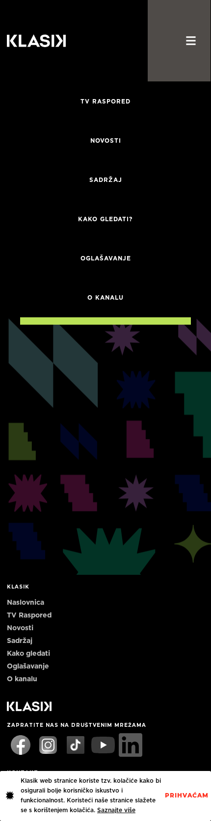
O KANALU (105, 298)
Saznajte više (116, 810)
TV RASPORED (105, 101)
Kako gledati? (105, 219)
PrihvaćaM (187, 795)
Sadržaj (105, 180)
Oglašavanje (105, 258)
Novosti (105, 141)
